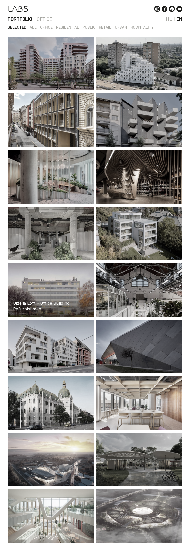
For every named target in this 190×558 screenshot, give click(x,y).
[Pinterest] (172, 9)
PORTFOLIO (20, 19)
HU (169, 19)
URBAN (121, 27)
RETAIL (105, 27)
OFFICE (44, 19)
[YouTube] (179, 9)
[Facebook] (164, 9)
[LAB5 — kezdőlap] (18, 9)
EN (179, 19)
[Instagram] (157, 9)
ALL (33, 27)
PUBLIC (89, 27)
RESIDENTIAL (67, 27)
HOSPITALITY (142, 27)
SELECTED (17, 27)
